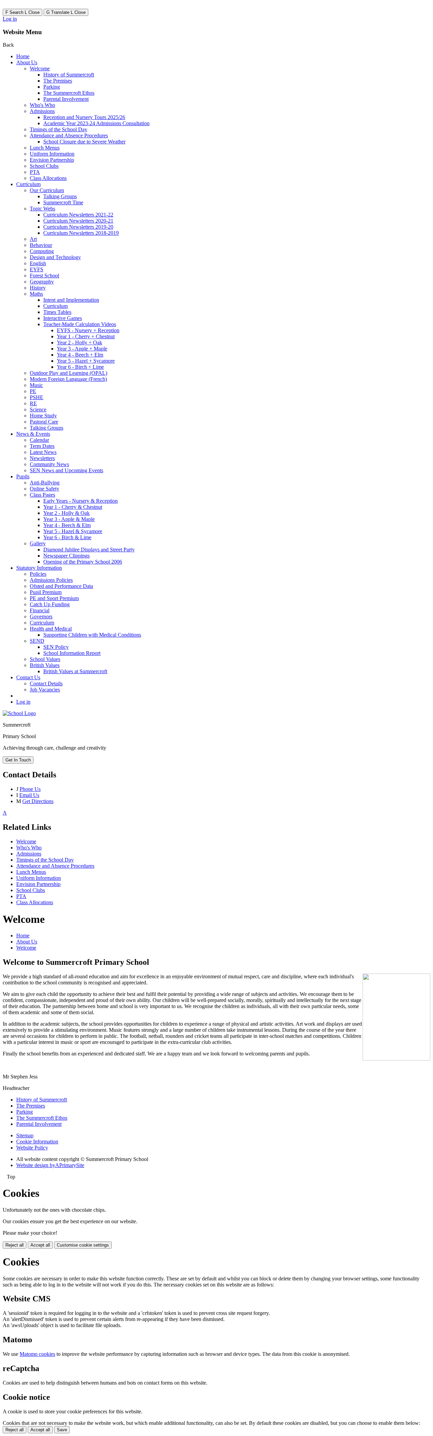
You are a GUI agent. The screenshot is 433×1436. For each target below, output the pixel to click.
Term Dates (42, 446)
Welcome (40, 68)
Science (38, 409)
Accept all (40, 1245)
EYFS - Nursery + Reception (88, 330)
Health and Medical (51, 629)
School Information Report (71, 653)
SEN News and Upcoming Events (66, 470)
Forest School (44, 275)
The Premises (57, 81)
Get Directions (37, 801)
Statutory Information (39, 568)
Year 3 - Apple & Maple (69, 519)
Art (33, 239)
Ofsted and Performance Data (61, 586)
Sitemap (24, 1135)
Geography (42, 281)
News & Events (33, 434)
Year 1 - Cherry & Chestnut (72, 507)
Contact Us (28, 677)
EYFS (36, 269)
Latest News (43, 452)
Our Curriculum (47, 190)
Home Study (43, 415)
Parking (51, 87)
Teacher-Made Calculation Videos (79, 324)
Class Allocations (48, 178)
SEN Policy (56, 647)
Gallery (38, 543)
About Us (26, 62)
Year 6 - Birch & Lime (67, 537)
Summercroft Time (63, 202)
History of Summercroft (68, 74)
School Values (45, 659)
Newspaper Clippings (66, 556)
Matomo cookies (37, 1354)
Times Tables (57, 312)
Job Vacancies (45, 689)
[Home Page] (19, 713)
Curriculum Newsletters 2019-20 (78, 227)
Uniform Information (52, 154)
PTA (35, 172)
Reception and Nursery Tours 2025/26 (84, 117)
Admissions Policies (51, 580)
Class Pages (42, 495)
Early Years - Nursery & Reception (80, 501)
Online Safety (44, 489)
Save (62, 1429)
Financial (39, 610)
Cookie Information (37, 1141)
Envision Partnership (52, 160)
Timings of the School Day (58, 129)
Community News (49, 464)
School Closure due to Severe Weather (84, 141)
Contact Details (46, 683)
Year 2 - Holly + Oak (79, 342)
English (38, 263)
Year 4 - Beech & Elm (67, 525)
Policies (38, 574)
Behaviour (41, 245)
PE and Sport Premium (54, 598)
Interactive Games (62, 318)
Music (36, 385)
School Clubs (44, 166)
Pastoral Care (44, 422)
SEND (37, 641)
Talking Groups (60, 196)
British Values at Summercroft (75, 671)
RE (33, 403)
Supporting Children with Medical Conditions (92, 635)
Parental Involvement (66, 99)
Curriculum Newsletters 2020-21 (78, 221)
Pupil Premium (46, 592)
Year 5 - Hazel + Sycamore (86, 361)
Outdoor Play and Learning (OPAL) (68, 373)
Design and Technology (55, 257)
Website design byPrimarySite (50, 1165)
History (38, 288)
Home (22, 56)
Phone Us (30, 789)
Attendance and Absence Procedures (69, 135)
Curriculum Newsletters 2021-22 (78, 215)
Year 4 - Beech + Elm (80, 355)
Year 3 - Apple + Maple (82, 348)
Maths (36, 294)
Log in (10, 19)
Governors (41, 616)
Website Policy (32, 1147)
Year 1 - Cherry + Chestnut (86, 336)
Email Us (29, 795)
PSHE (36, 397)
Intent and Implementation (71, 300)
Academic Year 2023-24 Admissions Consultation (96, 123)
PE (33, 391)
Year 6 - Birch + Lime (80, 367)
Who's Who (42, 105)
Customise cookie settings (83, 1245)
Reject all (14, 1245)
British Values (45, 665)
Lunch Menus (45, 148)
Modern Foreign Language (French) (68, 379)
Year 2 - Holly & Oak (66, 513)
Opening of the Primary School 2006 (82, 562)
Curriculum (28, 184)
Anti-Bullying (45, 482)
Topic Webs (42, 208)
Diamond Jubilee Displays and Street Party (89, 549)
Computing (42, 251)
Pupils (22, 476)
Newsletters (42, 458)
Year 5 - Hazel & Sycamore (72, 531)
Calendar (39, 440)
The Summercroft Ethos (68, 93)
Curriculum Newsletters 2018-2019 (81, 233)
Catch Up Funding (50, 604)
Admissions (42, 111)
